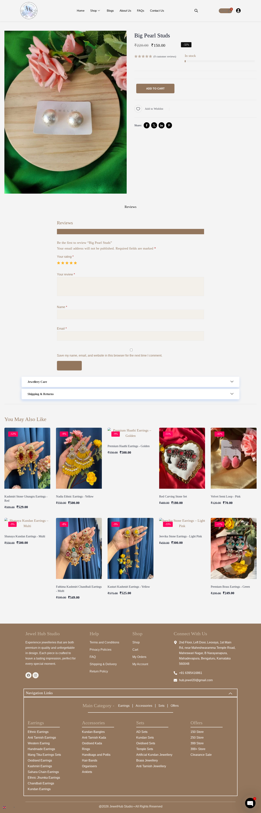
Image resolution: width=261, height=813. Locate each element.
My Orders (139, 656)
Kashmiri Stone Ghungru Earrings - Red (25, 498)
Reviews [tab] (130, 207)
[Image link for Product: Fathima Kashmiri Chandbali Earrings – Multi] (79, 548)
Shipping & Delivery (103, 664)
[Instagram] (35, 675)
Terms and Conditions (104, 642)
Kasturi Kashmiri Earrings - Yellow (129, 586)
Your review (66, 274)
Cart (135, 649)
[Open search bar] (196, 10)
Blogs (110, 10)
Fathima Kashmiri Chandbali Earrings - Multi (79, 588)
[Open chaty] (250, 803)
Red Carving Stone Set (173, 496)
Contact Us (157, 10)
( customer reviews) (164, 56)
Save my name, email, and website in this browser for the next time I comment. (109, 355)
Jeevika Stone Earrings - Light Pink (180, 536)
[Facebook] (28, 675)
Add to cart (155, 88)
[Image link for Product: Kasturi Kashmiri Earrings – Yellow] (130, 548)
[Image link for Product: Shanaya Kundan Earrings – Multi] (27, 523)
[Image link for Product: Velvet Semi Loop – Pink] (234, 458)
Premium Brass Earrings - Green (230, 586)
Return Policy (99, 671)
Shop (93, 10)
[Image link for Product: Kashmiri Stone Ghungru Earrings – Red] (27, 458)
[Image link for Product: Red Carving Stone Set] (182, 458)
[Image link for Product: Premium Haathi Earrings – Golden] (130, 433)
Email (62, 328)
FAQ (93, 656)
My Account (140, 664)
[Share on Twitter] (154, 125)
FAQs (140, 10)
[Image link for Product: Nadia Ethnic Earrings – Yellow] (79, 458)
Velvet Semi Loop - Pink (226, 496)
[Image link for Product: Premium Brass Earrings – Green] (234, 548)
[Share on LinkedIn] (162, 125)
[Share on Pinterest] (169, 125)
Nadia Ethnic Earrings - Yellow (75, 496)
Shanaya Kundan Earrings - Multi (24, 536)
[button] (130, 382)
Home (80, 10)
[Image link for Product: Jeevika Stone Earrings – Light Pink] (182, 523)
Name (62, 307)
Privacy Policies (100, 649)
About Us (125, 10)
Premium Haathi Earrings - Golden (129, 446)
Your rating (65, 256)
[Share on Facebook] (147, 125)
